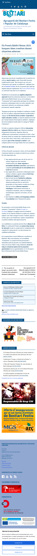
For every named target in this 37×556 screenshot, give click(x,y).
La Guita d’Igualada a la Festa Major (13, 292)
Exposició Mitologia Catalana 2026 (13, 287)
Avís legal (4, 461)
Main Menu (8, 34)
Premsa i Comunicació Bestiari (27, 54)
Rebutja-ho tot (18, 552)
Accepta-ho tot (18, 543)
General (14, 257)
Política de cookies (6, 465)
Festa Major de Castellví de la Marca (13, 296)
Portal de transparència (7, 467)
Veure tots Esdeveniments (9, 306)
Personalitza (18, 547)
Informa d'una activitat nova (10, 314)
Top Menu (7, 2)
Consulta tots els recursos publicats (12, 378)
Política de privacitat (6, 463)
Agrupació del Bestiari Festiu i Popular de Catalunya (19, 22)
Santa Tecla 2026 (8, 301)
